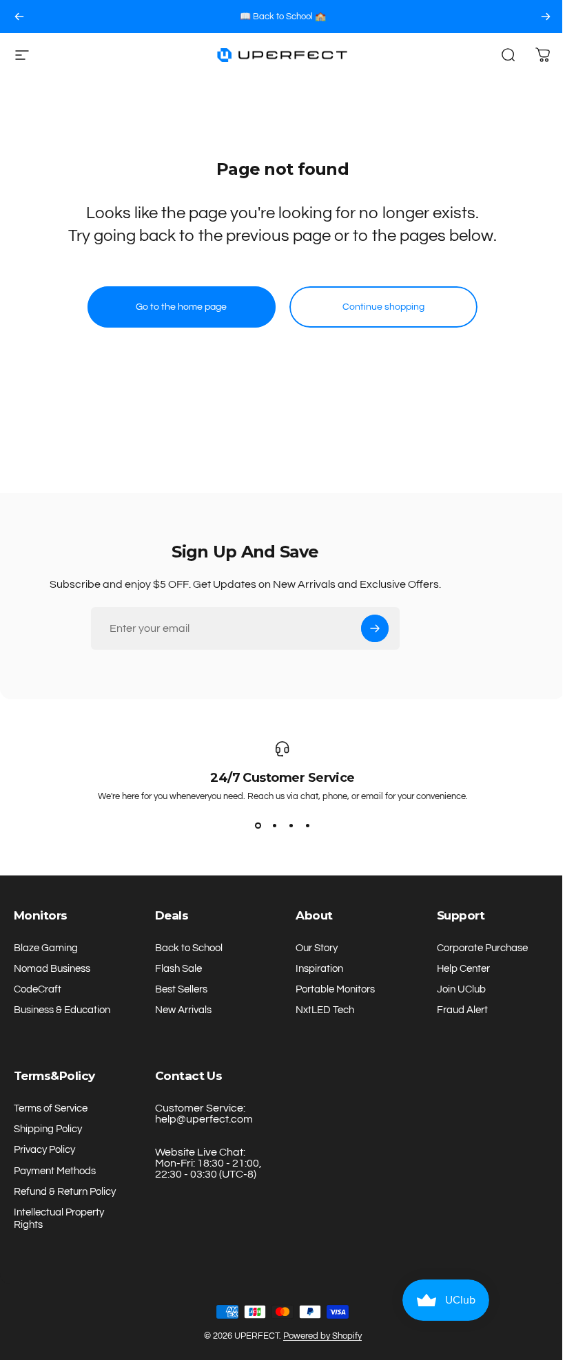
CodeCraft (37, 989)
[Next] (546, 16)
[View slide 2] (274, 826)
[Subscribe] (375, 628)
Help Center (463, 969)
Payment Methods (55, 1171)
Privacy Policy (44, 1150)
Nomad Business (52, 969)
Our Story (317, 948)
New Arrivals (183, 1010)
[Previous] (19, 16)
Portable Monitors (335, 989)
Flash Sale (178, 969)
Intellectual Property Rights (59, 1218)
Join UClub (461, 989)
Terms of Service (51, 1108)
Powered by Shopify (322, 1336)
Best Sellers (181, 989)
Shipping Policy (48, 1129)
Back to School (189, 948)
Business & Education (62, 1010)
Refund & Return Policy (65, 1192)
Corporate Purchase (482, 948)
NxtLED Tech (325, 1010)
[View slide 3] (290, 826)
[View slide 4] (307, 826)
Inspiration (319, 969)
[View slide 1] (257, 826)
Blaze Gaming (46, 948)
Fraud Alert (462, 1010)
